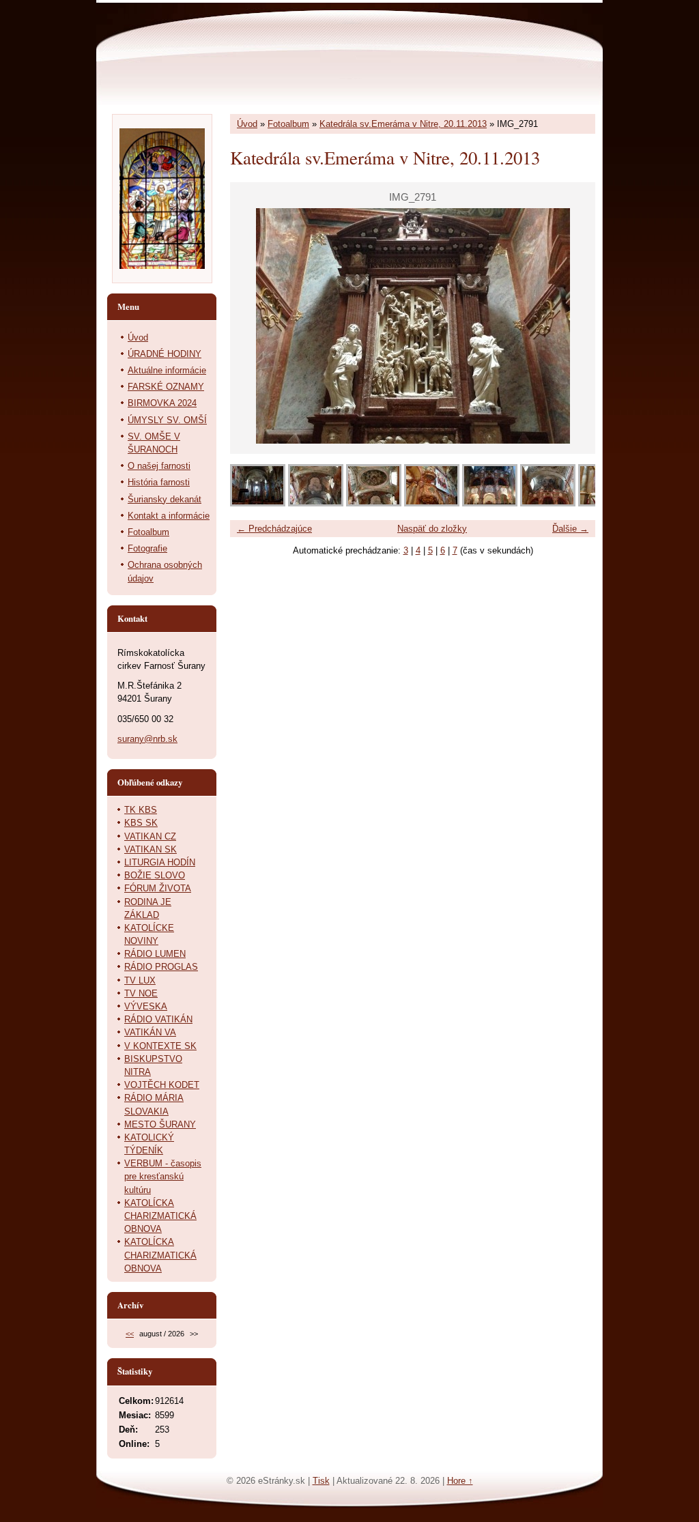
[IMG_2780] (431, 503)
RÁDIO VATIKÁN (158, 1019)
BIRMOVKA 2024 (162, 403)
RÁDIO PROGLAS (161, 967)
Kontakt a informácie (169, 516)
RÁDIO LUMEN (155, 954)
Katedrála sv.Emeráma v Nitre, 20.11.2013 (403, 124)
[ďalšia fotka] (573, 326)
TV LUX (140, 980)
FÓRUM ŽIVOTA (157, 888)
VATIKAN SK (150, 849)
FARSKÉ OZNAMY (166, 387)
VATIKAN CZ (150, 836)
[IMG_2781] (489, 503)
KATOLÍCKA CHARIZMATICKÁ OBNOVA (160, 1216)
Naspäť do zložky (432, 528)
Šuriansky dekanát (164, 499)
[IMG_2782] (547, 503)
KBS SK (141, 823)
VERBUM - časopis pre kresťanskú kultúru (162, 1176)
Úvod (247, 124)
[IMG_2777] (315, 503)
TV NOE (141, 993)
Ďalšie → (570, 528)
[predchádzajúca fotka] (252, 326)
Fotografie (147, 548)
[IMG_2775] (257, 503)
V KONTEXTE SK (160, 1046)
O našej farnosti (159, 466)
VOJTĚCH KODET (161, 1085)
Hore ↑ (460, 1481)
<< (130, 1334)
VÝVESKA (145, 1006)
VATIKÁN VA (150, 1032)
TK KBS (140, 810)
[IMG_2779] (373, 503)
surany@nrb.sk (147, 739)
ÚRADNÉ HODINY (164, 354)
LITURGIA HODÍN (159, 862)
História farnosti (159, 482)
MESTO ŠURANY (160, 1124)
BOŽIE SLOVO (154, 875)
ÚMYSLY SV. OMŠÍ (167, 420)
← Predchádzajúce (274, 528)
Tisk (321, 1481)
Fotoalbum (288, 124)
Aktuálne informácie (167, 370)
